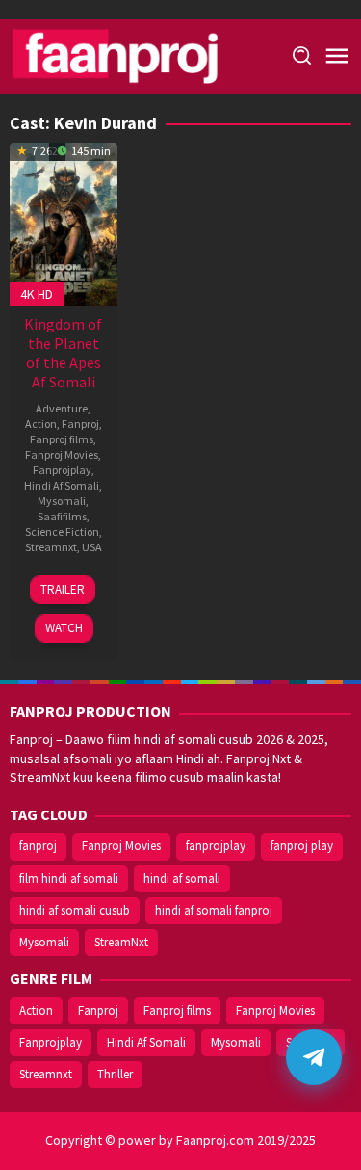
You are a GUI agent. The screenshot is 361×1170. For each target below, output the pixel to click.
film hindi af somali (68, 878)
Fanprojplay (62, 470)
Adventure (62, 408)
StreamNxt (121, 942)
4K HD (36, 294)
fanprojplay (215, 846)
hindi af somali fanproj (213, 910)
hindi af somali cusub (74, 910)
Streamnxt (51, 547)
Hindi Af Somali (61, 485)
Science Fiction (62, 531)
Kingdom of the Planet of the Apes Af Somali (63, 352)
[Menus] (336, 56)
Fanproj (80, 423)
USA (92, 547)
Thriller (115, 1074)
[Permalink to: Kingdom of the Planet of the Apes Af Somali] (63, 221)
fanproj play (302, 846)
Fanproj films (61, 439)
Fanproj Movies (61, 454)
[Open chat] (314, 1057)
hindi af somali (181, 878)
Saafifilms (62, 516)
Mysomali (62, 500)
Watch (64, 628)
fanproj (38, 846)
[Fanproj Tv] (142, 55)
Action (41, 423)
